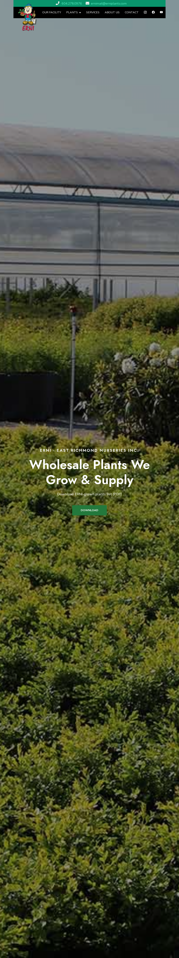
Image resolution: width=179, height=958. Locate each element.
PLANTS (72, 12)
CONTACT (132, 12)
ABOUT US (112, 12)
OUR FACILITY (51, 12)
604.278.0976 (72, 3)
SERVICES (92, 12)
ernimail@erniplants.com (109, 3)
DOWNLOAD (89, 510)
